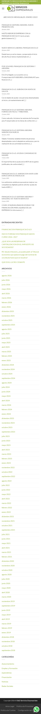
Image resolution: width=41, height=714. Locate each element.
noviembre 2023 (8, 423)
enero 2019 (6, 632)
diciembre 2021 (8, 516)
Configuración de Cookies (28, 710)
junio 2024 (6, 391)
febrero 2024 (7, 409)
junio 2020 (6, 583)
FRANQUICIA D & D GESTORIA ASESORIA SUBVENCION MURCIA (17, 131)
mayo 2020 (6, 588)
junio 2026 (6, 284)
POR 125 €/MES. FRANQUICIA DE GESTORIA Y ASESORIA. (18, 67)
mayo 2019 (6, 615)
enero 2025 (6, 360)
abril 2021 (6, 548)
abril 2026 (6, 293)
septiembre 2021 (8, 530)
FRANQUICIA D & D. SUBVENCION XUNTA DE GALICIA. (19, 90)
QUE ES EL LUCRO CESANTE (13, 262)
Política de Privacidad (25, 706)
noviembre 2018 (8, 641)
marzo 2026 (6, 298)
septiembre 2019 (8, 606)
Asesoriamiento (8, 664)
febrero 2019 (7, 628)
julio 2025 (6, 333)
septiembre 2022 (8, 476)
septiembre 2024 (8, 378)
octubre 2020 (7, 570)
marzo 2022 (6, 503)
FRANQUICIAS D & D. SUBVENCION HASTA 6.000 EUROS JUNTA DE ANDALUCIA (20, 175)
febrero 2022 (7, 507)
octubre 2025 (7, 320)
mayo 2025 (6, 342)
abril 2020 (6, 592)
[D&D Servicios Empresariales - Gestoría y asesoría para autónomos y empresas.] (20, 8)
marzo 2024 (6, 405)
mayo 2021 (6, 543)
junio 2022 (6, 490)
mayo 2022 (6, 494)
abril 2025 (6, 347)
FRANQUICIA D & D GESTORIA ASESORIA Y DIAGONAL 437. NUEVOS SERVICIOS (17, 198)
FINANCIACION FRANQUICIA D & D (17, 229)
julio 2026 (6, 280)
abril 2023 (6, 449)
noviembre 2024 (8, 369)
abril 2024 (6, 400)
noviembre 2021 (8, 521)
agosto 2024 (7, 383)
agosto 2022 (7, 481)
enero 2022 (6, 512)
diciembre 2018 (8, 637)
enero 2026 (6, 307)
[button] (3, 8)
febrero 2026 (7, 302)
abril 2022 (6, 498)
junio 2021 (6, 539)
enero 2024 (6, 414)
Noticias (5, 681)
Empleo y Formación (10, 668)
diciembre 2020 (8, 561)
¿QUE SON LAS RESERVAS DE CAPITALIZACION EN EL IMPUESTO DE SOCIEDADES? (18, 244)
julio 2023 (6, 436)
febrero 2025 (7, 356)
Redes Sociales (7, 686)
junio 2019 (6, 610)
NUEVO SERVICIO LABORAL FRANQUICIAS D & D (20, 48)
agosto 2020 (7, 574)
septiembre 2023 (8, 432)
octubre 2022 (7, 472)
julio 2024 (6, 387)
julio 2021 (6, 534)
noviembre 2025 (8, 316)
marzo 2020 (6, 597)
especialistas (7, 673)
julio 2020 (6, 579)
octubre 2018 (7, 646)
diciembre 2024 (8, 365)
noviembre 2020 (8, 565)
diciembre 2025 (8, 311)
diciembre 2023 (8, 418)
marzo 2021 (6, 552)
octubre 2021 (7, 525)
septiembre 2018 (8, 650)
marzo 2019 (6, 623)
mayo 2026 (6, 289)
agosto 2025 (7, 329)
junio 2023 (6, 440)
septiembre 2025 (8, 325)
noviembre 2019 (8, 601)
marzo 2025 (6, 351)
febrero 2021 (7, 557)
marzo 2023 (6, 454)
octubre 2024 (7, 374)
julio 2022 (6, 485)
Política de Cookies (8, 710)
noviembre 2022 (8, 467)
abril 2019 (6, 619)
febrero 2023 (7, 458)
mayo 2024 (6, 396)
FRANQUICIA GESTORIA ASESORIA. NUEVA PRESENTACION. (17, 26)
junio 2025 (6, 338)
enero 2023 (6, 463)
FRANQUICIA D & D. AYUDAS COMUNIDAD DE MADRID (19, 154)
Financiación (7, 677)
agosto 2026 (7, 275)
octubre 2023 (7, 427)
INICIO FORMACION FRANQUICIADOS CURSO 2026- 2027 (18, 235)
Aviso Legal (9, 706)
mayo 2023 (6, 445)
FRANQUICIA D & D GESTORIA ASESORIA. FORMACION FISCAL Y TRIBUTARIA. (17, 111)
